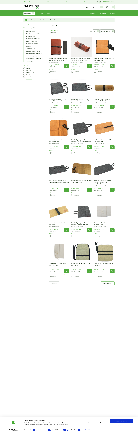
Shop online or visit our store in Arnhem (58, 1)
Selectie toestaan (121, 426)
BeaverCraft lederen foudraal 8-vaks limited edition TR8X (80, 59)
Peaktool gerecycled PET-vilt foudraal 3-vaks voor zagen (79, 224)
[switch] (50, 430)
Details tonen (89, 430)
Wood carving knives (32, 33)
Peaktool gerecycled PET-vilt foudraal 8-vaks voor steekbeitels (59, 181)
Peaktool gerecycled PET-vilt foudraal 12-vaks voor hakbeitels (81, 100)
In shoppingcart (66, 66)
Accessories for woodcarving (34, 58)
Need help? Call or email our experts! (82, 1)
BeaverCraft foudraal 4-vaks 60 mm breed (80, 264)
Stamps (28, 46)
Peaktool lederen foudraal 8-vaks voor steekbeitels (104, 141)
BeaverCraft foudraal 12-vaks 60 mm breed (103, 264)
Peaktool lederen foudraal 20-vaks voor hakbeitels (103, 100)
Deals (48, 13)
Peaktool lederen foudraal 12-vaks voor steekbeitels (81, 181)
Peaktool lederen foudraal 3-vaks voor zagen (58, 224)
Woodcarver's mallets (32, 38)
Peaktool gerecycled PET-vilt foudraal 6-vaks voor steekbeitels (81, 141)
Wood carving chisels (32, 43)
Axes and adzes (31, 31)
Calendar (93, 13)
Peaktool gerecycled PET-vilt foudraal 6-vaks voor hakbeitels (58, 100)
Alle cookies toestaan (121, 421)
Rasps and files (31, 41)
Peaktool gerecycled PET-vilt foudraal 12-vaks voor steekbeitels (102, 182)
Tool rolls (29, 61)
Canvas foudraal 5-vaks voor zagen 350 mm (102, 224)
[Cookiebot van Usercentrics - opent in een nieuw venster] (14, 430)
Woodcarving (43, 20)
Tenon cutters (30, 48)
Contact (112, 13)
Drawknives (30, 36)
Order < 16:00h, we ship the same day (34, 1)
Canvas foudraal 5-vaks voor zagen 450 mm (57, 264)
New (41, 13)
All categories (27, 13)
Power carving (31, 56)
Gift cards (103, 13)
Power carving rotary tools (34, 51)
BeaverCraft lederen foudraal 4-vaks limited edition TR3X (58, 59)
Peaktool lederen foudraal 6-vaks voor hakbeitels (104, 59)
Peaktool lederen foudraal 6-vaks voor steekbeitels (58, 141)
